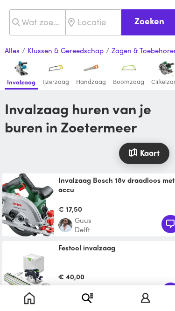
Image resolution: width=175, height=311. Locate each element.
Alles (12, 50)
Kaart (150, 152)
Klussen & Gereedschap (66, 50)
